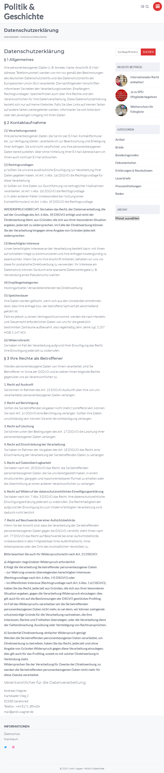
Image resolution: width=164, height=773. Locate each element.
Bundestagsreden (127, 155)
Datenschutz (12, 734)
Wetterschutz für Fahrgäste (141, 109)
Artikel (120, 139)
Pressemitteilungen (128, 186)
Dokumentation (125, 162)
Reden (119, 193)
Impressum (11, 739)
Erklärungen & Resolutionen (133, 170)
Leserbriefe (123, 178)
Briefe (119, 147)
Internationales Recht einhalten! (144, 79)
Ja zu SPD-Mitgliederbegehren (143, 94)
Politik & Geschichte (24, 11)
